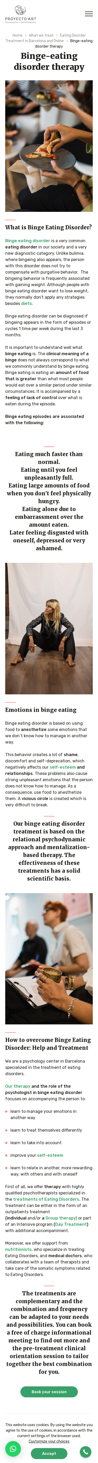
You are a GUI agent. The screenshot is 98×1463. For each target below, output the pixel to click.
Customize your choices (49, 1441)
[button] (13, 1449)
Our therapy (17, 1086)
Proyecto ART (20, 14)
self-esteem (63, 767)
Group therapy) (61, 1218)
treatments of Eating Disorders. (46, 1199)
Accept (49, 1453)
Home (17, 35)
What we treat (41, 35)
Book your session (49, 1392)
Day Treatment (71, 1224)
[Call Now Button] (85, 1452)
